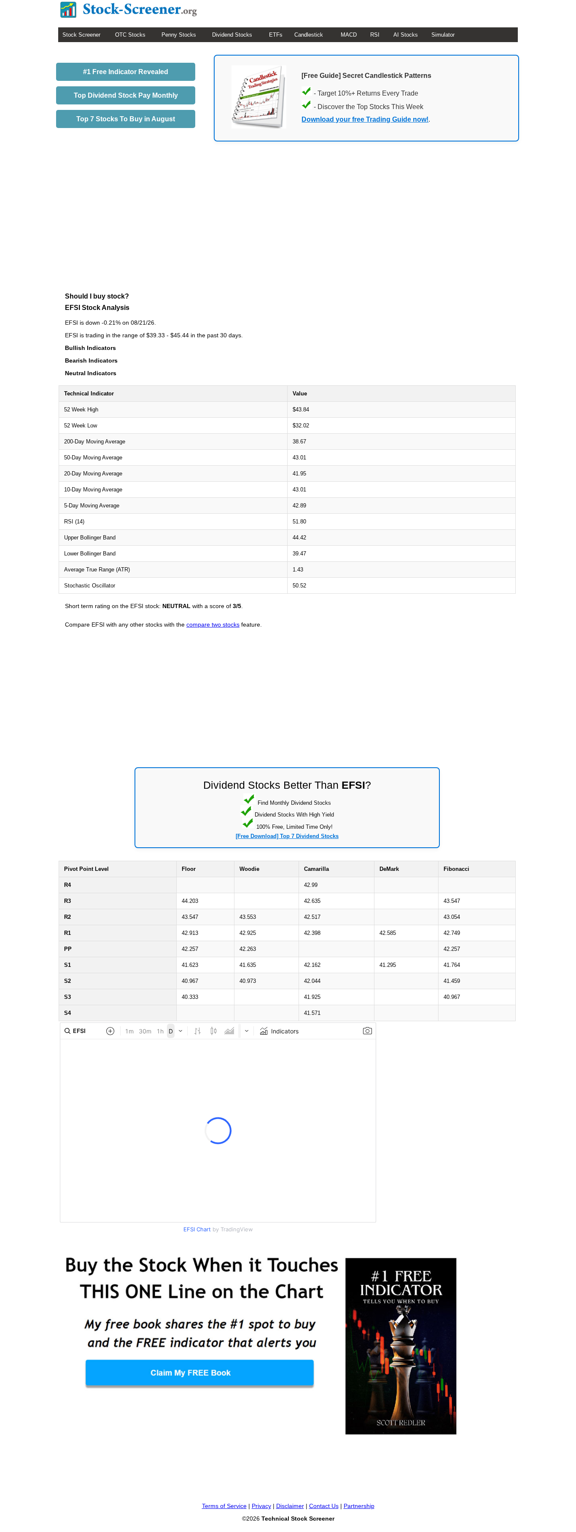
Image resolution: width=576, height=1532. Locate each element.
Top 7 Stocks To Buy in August (125, 119)
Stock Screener (81, 35)
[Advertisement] (287, 230)
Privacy (261, 1506)
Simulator (443, 35)
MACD (349, 35)
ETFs (276, 35)
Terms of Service (224, 1506)
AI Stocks (405, 35)
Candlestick (308, 35)
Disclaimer (290, 1506)
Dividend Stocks (232, 35)
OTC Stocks (130, 35)
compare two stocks (213, 624)
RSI (375, 35)
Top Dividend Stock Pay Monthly (126, 95)
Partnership (359, 1506)
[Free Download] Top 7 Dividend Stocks (287, 836)
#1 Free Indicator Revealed (125, 71)
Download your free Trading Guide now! (364, 119)
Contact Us (324, 1506)
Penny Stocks (178, 35)
